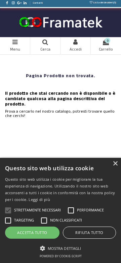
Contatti (38, 3)
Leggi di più (39, 199)
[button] (60, 248)
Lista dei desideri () (104, 3)
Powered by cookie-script (61, 256)
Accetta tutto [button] (32, 232)
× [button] (115, 163)
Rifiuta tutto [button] (89, 232)
